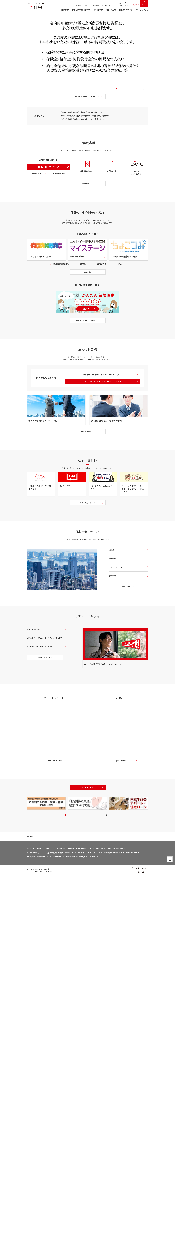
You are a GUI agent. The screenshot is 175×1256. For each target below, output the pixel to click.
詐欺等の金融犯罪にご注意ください (87, 96)
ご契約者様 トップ (87, 183)
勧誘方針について (119, 843)
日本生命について (125, 10)
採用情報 (78, 5)
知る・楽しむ (111, 10)
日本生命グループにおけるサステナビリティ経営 (44, 638)
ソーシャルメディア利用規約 (102, 843)
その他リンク (94, 847)
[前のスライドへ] (143, 89)
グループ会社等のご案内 (83, 839)
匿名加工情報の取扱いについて (82, 843)
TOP (169, 850)
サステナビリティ (141, 10)
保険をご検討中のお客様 (81, 10)
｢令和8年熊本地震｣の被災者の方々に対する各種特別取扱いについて (85, 116)
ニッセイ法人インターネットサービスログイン (104, 381)
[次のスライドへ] (147, 89)
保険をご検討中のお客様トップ (87, 320)
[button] (120, 88)
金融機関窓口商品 (59, 173)
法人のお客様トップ (87, 431)
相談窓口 (87, 5)
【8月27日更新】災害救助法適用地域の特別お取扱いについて (82, 112)
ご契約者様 (65, 10)
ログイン (144, 4)
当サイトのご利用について (45, 839)
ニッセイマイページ (50, 167)
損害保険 (82, 264)
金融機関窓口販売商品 (61, 264)
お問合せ (96, 5)
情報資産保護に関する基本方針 (60, 843)
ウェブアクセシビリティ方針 (64, 839)
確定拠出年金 (36, 173)
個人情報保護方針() (38, 843)
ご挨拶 (111, 550)
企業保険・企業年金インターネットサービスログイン (102, 375)
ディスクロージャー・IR (118, 567)
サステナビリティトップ (45, 657)
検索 (126, 5)
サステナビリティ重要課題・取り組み (40, 646)
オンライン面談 (87, 778)
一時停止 (116, 88)
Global (120, 5)
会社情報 (112, 558)
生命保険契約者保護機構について (37, 847)
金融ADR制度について (57, 847)
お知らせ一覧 (121, 748)
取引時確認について (132, 843)
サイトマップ (31, 839)
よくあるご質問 (107, 5)
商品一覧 (87, 272)
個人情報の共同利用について (102, 839)
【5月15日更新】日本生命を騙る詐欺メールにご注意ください (82, 119)
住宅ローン (121, 264)
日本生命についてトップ (127, 587)
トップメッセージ (33, 629)
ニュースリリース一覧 (54, 751)
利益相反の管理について (120, 839)
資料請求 (136, 5)
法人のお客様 (98, 10)
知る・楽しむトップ (87, 503)
